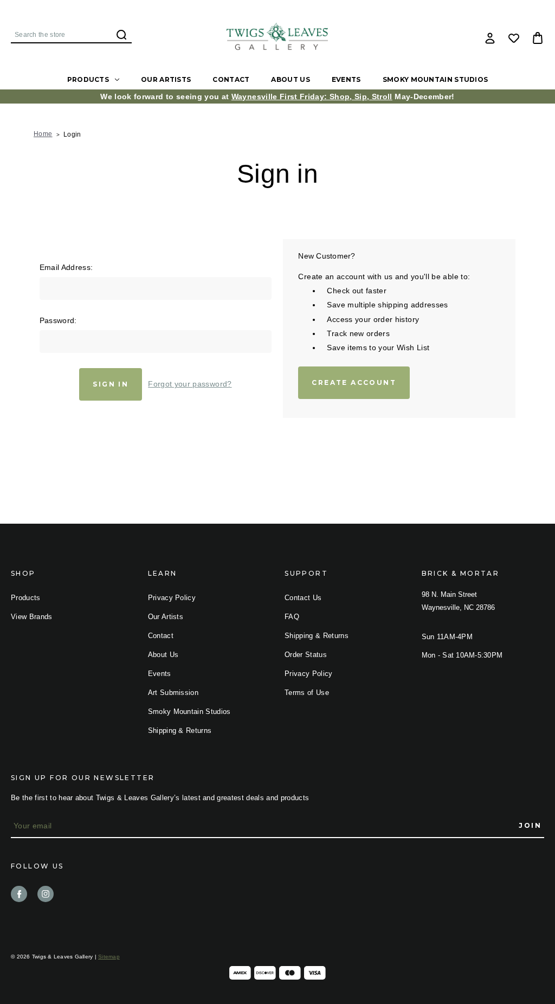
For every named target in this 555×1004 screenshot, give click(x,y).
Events (346, 79)
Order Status (306, 655)
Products (88, 79)
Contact (230, 79)
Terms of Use (307, 692)
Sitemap (109, 957)
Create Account (354, 382)
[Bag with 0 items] (537, 38)
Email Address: (66, 267)
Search (121, 34)
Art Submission (173, 692)
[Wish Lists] (514, 38)
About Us (290, 79)
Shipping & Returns (180, 730)
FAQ (292, 617)
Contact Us (303, 598)
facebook (19, 894)
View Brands (32, 617)
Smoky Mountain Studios (435, 79)
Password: (58, 320)
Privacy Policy (172, 598)
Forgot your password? (189, 383)
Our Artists (166, 79)
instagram (45, 894)
